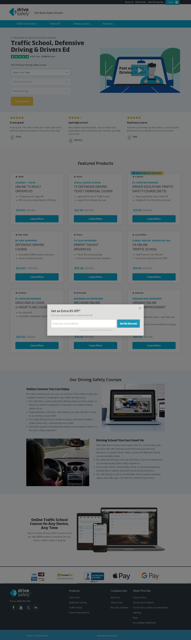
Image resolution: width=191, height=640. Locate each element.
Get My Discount (128, 323)
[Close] (140, 308)
